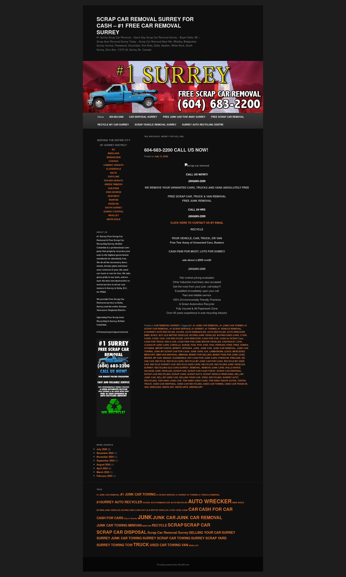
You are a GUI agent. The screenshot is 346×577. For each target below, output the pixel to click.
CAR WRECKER (192, 338)
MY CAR (157, 357)
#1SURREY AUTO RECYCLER (159, 331)
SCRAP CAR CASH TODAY (202, 370)
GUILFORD (113, 188)
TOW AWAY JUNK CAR (169, 380)
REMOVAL (195, 367)
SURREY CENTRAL (113, 211)
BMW (147, 335)
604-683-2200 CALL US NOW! (176, 149)
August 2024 (103, 464)
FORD (229, 344)
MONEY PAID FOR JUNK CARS (229, 354)
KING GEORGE (113, 192)
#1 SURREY (198, 328)
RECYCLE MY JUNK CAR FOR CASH (204, 361)
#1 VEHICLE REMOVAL (229, 328)
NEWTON (113, 200)
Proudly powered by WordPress (173, 564)
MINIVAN (183, 354)
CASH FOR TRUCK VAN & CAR (160, 341)
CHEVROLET (228, 341)
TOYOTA (242, 380)
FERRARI (220, 344)
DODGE (186, 344)
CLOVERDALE (113, 169)
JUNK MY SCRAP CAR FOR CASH (171, 351)
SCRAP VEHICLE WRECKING (218, 374)
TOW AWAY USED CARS (195, 380)
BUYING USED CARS (228, 335)
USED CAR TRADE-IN (236, 383)
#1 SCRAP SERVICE (180, 328)
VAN (146, 387)
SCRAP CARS (179, 374)
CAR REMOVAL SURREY (167, 325)
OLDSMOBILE (179, 357)
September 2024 (105, 460)
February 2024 (104, 475)
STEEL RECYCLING (211, 377)
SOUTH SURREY (113, 207)
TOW (129, 545)
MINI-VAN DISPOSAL (167, 354)
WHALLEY (113, 215)
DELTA (113, 173)
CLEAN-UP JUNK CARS (156, 344)
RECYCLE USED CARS (188, 364)
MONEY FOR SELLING (200, 354)
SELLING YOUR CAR (189, 377)
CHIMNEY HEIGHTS (113, 165)
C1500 (243, 335)
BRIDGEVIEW (114, 157)
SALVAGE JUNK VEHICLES (158, 370)
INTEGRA (187, 348)
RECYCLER (207, 364)
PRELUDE (235, 357)
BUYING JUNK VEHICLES (202, 335)
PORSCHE (223, 357)
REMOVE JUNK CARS (212, 367)
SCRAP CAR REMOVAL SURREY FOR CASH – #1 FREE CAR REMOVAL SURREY (145, 25)
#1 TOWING (211, 328)
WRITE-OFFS (181, 387)
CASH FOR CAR (210, 338)
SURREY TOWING (110, 545)
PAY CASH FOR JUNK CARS (202, 357)
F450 (205, 344)
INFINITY (176, 348)
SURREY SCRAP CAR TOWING (166, 538)
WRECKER (155, 387)
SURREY (228, 532)
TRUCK (148, 383)
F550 (211, 344)
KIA (206, 351)
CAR (162, 338)
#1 (190, 325)
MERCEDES (238, 351)
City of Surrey (130, 518)
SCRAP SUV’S (194, 374)
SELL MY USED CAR (167, 377)
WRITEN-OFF (196, 387)
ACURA (180, 331)
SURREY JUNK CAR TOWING (119, 538)
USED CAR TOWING (213, 383)
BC (113, 149)
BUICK (154, 335)
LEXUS (227, 351)
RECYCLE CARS (175, 361)
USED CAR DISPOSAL (164, 383)
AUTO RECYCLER (216, 331)
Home (100, 116)
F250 (193, 344)
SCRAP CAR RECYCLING (157, 374)
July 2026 (102, 449)
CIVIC (239, 341)
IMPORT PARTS (163, 348)
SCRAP (175, 525)
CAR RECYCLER (174, 338)
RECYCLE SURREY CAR (163, 364)
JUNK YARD (196, 351)
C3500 (155, 338)
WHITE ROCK (114, 219)
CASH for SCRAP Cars (231, 338)
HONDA (244, 344)
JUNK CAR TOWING (112, 525)
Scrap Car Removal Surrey (167, 532)
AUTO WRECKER (236, 331)
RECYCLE (160, 361)
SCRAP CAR (180, 370)
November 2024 (105, 456)
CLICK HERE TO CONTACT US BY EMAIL (196, 223)
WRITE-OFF (168, 387)
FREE (236, 344)
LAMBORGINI (216, 351)
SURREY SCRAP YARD (209, 538)
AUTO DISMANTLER (195, 331)
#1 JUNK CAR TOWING (231, 325)
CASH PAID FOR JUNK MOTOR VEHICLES (199, 341)
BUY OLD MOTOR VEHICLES (173, 335)
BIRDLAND (113, 153)
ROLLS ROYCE (233, 367)
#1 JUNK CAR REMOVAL (206, 325)
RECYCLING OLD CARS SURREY (171, 367)
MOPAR (148, 357)
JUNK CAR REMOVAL (224, 348)
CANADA (113, 161)
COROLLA (175, 344)
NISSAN (167, 357)
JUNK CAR (206, 348)
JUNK (196, 348)
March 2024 (103, 472)
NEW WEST (113, 196)
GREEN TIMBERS (114, 184)
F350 (199, 344)
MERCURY (149, 354)
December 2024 (105, 453)
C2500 (147, 338)
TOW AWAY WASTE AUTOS (222, 380)
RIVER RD (113, 204)
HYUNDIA (149, 348)
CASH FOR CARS (110, 518)
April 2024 (102, 468)
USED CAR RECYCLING (189, 383)
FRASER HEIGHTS (113, 180)
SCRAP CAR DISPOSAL (229, 370)
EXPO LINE (113, 176)
